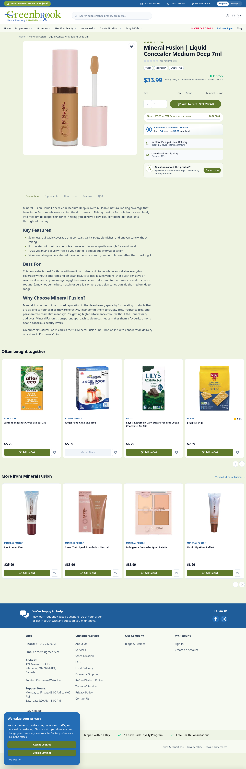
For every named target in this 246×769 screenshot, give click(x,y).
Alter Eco (10, 418)
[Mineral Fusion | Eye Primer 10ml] (31, 513)
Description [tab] (32, 196)
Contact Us (82, 698)
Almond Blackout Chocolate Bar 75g (25, 422)
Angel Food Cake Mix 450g (80, 422)
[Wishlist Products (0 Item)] (233, 15)
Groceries (42, 28)
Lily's (129, 418)
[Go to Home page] (32, 16)
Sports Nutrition (109, 28)
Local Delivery (84, 668)
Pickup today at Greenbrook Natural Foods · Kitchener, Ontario (194, 79)
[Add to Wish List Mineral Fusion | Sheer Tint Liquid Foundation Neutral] (115, 573)
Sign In (179, 644)
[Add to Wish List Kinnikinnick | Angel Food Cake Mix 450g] (115, 452)
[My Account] (227, 15)
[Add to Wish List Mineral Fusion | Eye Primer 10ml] (54, 573)
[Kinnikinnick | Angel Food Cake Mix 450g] (92, 388)
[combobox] (112, 15)
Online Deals (203, 28)
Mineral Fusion (14, 543)
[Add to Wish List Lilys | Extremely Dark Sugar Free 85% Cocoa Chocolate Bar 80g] (176, 452)
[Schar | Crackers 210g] (214, 388)
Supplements (22, 28)
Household (87, 28)
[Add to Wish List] (131, 46)
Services (80, 650)
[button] (237, 418)
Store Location (84, 656)
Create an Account (186, 650)
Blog (239, 28)
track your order (91, 616)
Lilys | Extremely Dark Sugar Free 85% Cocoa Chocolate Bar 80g (152, 424)
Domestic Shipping (87, 674)
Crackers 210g (195, 423)
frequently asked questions (61, 616)
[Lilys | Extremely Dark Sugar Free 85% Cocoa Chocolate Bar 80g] (153, 388)
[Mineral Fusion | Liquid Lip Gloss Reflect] (214, 513)
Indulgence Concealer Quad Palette (146, 547)
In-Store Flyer (225, 28)
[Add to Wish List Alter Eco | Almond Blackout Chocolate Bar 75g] (54, 452)
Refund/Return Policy (89, 680)
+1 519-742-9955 (46, 644)
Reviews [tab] (87, 196)
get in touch (43, 621)
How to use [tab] (70, 196)
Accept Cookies (42, 744)
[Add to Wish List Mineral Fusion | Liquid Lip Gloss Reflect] (237, 573)
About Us (81, 644)
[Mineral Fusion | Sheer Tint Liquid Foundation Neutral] (92, 513)
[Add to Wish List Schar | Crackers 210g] (237, 452)
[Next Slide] (242, 464)
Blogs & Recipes (135, 644)
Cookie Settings (42, 752)
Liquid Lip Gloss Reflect (200, 547)
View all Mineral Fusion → (230, 477)
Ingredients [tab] (51, 196)
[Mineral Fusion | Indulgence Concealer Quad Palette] (153, 513)
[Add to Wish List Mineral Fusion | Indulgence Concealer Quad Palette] (176, 573)
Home (7, 28)
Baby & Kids (132, 28)
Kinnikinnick (73, 418)
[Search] (75, 15)
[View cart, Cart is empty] (239, 15)
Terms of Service (86, 686)
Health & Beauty (64, 28)
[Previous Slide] (235, 464)
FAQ (78, 662)
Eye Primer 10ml (13, 547)
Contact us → (212, 170)
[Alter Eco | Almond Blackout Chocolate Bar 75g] (31, 388)
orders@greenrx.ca (47, 652)
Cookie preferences (216, 747)
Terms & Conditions (172, 747)
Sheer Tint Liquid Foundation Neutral (87, 547)
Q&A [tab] (100, 196)
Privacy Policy (84, 692)
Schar (190, 418)
